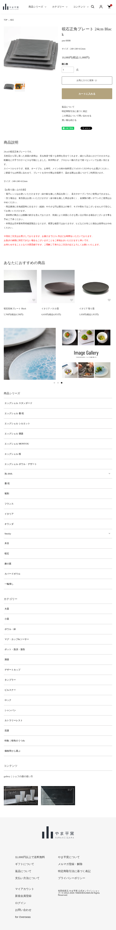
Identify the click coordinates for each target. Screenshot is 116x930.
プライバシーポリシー (71, 878)
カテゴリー (58, 6)
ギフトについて (24, 864)
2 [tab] (58, 383)
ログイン (20, 903)
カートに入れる (87, 93)
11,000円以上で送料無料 (30, 857)
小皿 (7, 619)
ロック (8, 700)
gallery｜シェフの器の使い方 (18, 776)
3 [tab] (61, 383)
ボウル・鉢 (10, 629)
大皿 (7, 609)
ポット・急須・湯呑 (15, 649)
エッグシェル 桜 (13, 454)
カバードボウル (12, 574)
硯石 (12, 20)
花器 (7, 730)
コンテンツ (79, 6)
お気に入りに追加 (85, 80)
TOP (5, 20)
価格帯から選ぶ (12, 751)
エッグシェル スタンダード (18, 403)
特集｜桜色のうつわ (15, 740)
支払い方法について (27, 878)
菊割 (7, 493)
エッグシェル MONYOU (17, 444)
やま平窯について (69, 857)
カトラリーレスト (14, 720)
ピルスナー (10, 690)
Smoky (8, 533)
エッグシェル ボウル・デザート (21, 464)
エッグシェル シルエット (17, 423)
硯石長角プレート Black (15, 308)
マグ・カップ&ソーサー (17, 639)
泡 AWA (8, 474)
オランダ (9, 524)
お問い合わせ (23, 909)
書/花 (7, 483)
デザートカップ (12, 670)
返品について (68, 107)
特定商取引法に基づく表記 (74, 111)
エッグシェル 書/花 (14, 413)
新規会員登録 (23, 895)
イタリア (9, 514)
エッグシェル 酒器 (14, 433)
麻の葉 (8, 563)
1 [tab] (54, 383)
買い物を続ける (69, 120)
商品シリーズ (36, 6)
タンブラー (10, 680)
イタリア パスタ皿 (50, 308)
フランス (9, 504)
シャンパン (10, 710)
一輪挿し (9, 584)
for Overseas (23, 917)
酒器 (7, 659)
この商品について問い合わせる (76, 116)
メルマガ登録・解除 (70, 864)
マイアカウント (24, 888)
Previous (8, 53)
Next (53, 53)
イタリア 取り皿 (87, 308)
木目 (7, 543)
